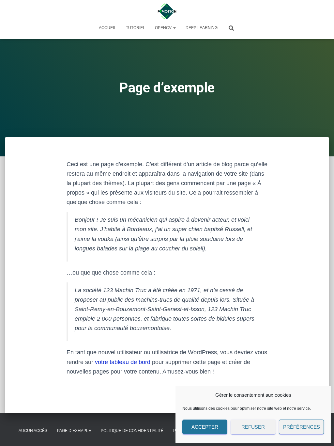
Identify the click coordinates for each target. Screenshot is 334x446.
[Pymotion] (167, 11)
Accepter (204, 427)
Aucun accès (33, 430)
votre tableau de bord (122, 362)
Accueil (107, 27)
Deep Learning (202, 27)
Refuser (253, 427)
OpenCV (164, 27)
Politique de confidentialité (132, 430)
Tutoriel (135, 27)
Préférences (301, 427)
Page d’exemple (74, 430)
